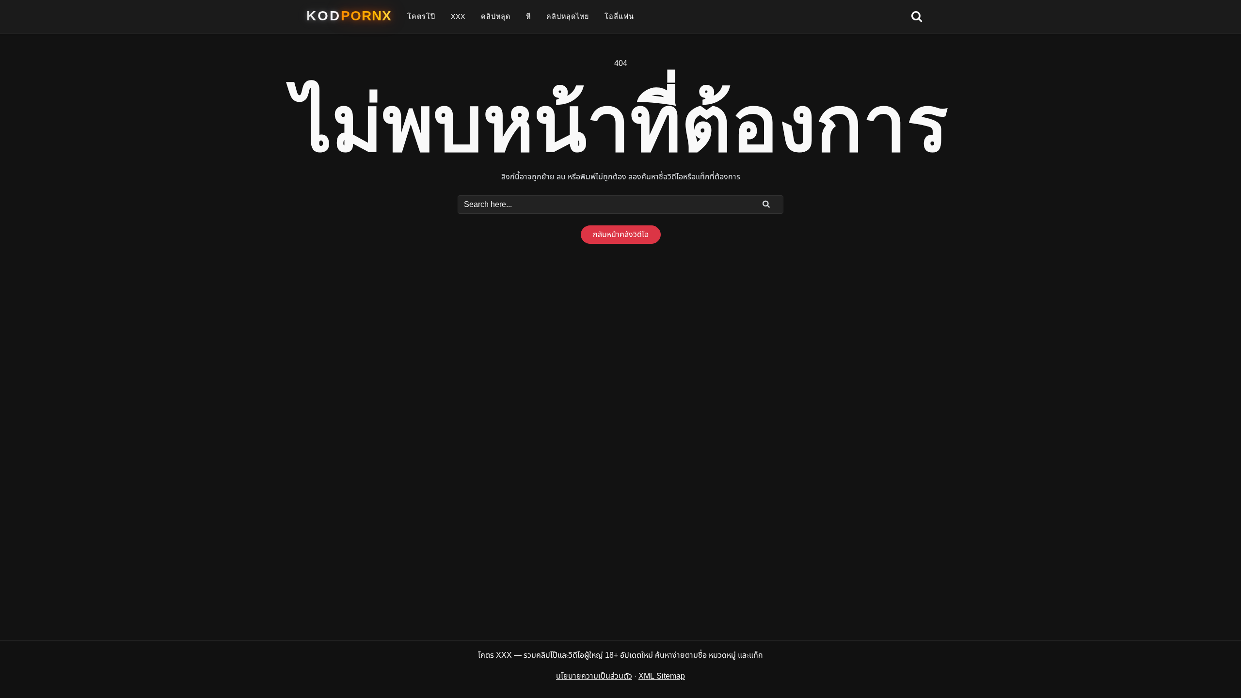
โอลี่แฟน (619, 16)
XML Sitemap (661, 676)
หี (528, 16)
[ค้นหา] (917, 17)
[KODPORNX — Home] (349, 16)
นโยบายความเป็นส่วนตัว (594, 676)
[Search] (766, 204)
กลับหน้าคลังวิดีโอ (621, 234)
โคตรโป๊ (421, 16)
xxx (458, 16)
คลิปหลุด (495, 16)
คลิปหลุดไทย (567, 16)
